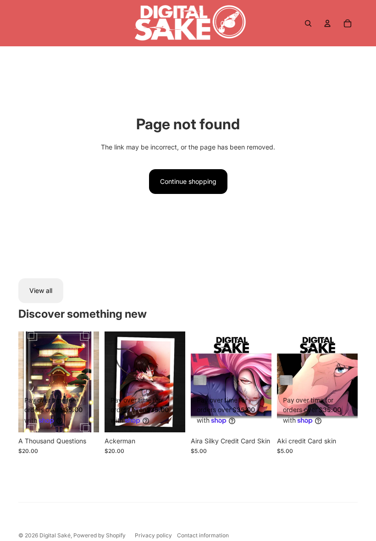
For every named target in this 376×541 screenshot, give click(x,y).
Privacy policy (153, 535)
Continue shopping (188, 181)
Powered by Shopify (99, 535)
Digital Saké (55, 535)
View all (40, 290)
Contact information (203, 535)
